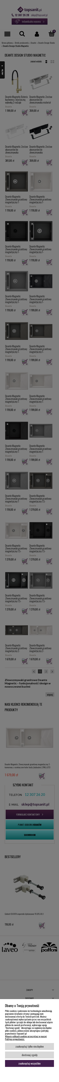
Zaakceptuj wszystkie (29, 1063)
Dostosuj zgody (29, 1055)
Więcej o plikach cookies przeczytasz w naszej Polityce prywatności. (26, 1038)
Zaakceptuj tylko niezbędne (29, 1046)
